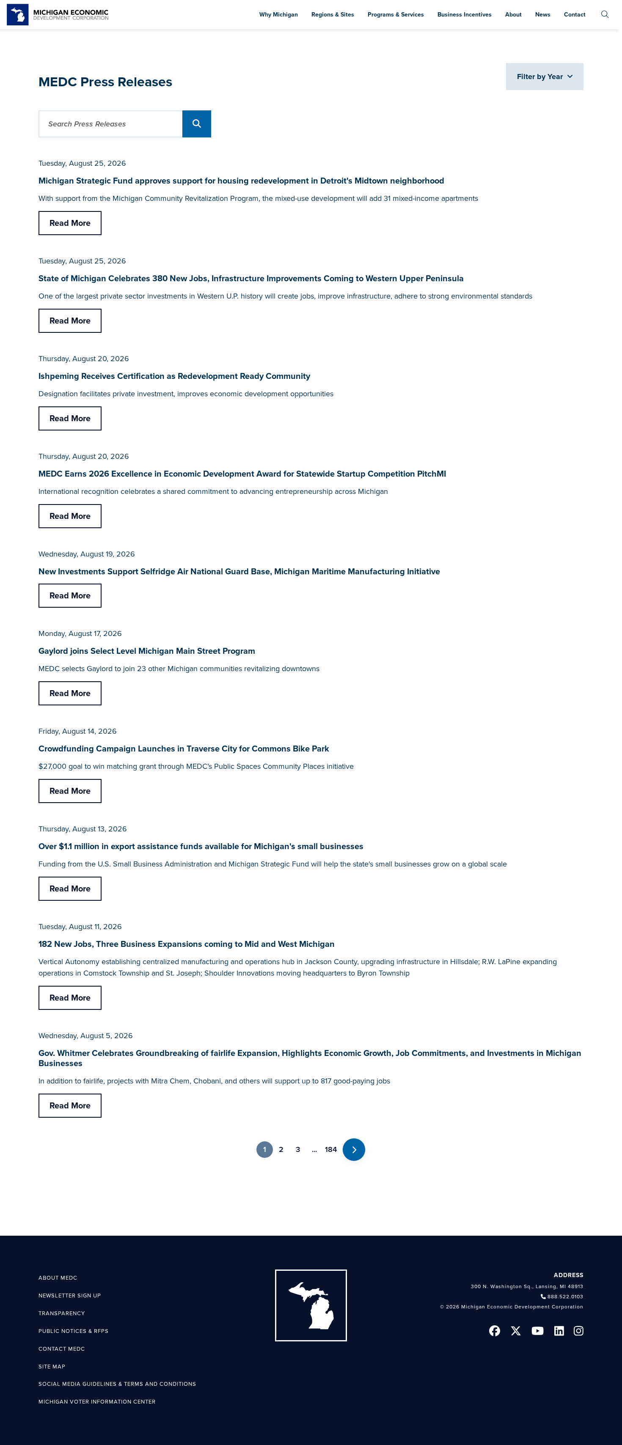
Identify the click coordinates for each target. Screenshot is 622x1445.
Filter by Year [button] (541, 76)
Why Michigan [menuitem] (278, 14)
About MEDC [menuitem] (58, 1278)
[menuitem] (605, 14)
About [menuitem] (513, 14)
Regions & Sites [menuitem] (332, 14)
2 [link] (281, 1149)
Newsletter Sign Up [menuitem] (70, 1295)
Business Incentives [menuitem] (465, 14)
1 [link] (264, 1149)
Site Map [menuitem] (52, 1366)
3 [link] (298, 1149)
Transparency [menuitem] (62, 1313)
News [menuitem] (542, 14)
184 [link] (331, 1149)
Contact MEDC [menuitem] (62, 1349)
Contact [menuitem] (575, 14)
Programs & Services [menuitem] (396, 14)
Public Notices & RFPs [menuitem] (74, 1331)
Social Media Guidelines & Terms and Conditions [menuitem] (117, 1384)
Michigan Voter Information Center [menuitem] (97, 1401)
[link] (57, 14)
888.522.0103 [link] (565, 1297)
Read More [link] (70, 223)
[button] (196, 123)
